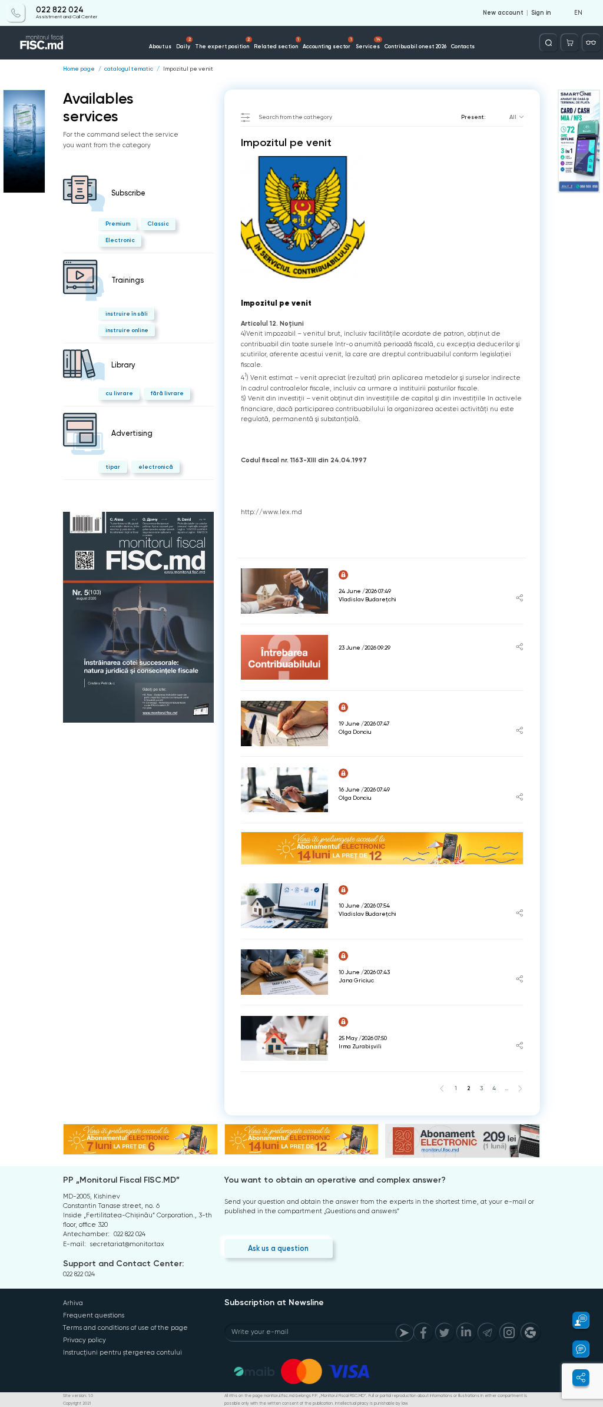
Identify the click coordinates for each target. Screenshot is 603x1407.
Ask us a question (278, 1248)
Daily (183, 43)
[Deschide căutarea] (548, 42)
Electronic (120, 240)
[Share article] (520, 599)
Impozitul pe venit (188, 69)
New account (503, 12)
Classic (158, 223)
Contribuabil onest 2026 (415, 46)
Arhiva (73, 1303)
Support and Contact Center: (123, 1264)
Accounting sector (327, 43)
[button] (575, 1320)
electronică (155, 467)
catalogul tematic (128, 69)
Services (368, 43)
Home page (79, 69)
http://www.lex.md (271, 512)
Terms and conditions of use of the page (125, 1328)
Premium (117, 223)
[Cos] (569, 42)
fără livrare (167, 393)
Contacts (463, 46)
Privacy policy (84, 1340)
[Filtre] (590, 42)
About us (160, 46)
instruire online (126, 330)
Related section (276, 43)
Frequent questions (93, 1315)
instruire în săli (126, 313)
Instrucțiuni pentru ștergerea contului (122, 1352)
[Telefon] (15, 12)
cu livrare (119, 393)
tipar (112, 467)
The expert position (222, 43)
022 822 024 (60, 10)
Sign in (541, 12)
